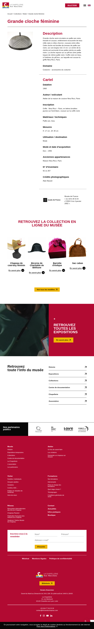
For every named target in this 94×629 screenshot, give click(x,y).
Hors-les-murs (12, 495)
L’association (11, 464)
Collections (17, 14)
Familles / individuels (14, 479)
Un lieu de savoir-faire (55, 449)
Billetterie (72, 5)
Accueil (9, 14)
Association (54, 401)
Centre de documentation (59, 387)
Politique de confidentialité (60, 559)
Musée (10, 446)
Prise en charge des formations (54, 485)
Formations (52, 476)
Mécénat (25, 559)
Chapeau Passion (13, 513)
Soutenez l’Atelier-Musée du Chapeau (15, 521)
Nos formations (53, 479)
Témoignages (52, 492)
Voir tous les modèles (46, 290)
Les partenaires (12, 467)
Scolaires (10, 485)
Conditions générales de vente (56, 495)
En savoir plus (62, 340)
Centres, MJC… (12, 488)
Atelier (50, 446)
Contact (51, 505)
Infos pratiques (54, 512)
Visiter (10, 476)
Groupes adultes (12, 482)
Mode (25, 14)
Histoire (52, 367)
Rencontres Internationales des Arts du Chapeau (16, 509)
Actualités (52, 509)
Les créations (52, 452)
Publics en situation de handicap (15, 491)
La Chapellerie (12, 461)
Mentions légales (39, 559)
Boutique (51, 515)
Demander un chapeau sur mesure (57, 456)
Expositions (54, 374)
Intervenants (52, 482)
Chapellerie (53, 394)
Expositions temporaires (15, 452)
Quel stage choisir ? (54, 489)
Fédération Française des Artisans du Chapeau (15, 516)
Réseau (10, 505)
